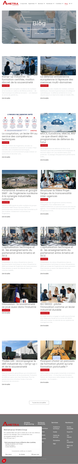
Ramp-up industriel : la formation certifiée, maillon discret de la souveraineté (18, 79)
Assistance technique (56, 427)
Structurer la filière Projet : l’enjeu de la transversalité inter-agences (55, 193)
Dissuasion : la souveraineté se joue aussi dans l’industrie (19, 305)
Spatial (41, 442)
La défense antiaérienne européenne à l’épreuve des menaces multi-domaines (56, 79)
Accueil (37, 33)
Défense (42, 432)
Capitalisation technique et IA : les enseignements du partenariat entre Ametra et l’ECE (18, 251)
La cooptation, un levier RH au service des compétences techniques (19, 136)
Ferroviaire (42, 438)
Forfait (55, 432)
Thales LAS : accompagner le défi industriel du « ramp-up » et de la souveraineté (19, 364)
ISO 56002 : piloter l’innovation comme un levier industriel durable (57, 307)
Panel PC (69, 432)
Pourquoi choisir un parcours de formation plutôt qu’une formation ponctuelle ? (57, 364)
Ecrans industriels (70, 427)
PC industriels (70, 441)
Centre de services (56, 436)
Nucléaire (42, 435)
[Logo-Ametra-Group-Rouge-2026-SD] (10, 3)
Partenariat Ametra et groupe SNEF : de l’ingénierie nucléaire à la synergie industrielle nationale (19, 195)
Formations (56, 440)
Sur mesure (69, 436)
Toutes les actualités (39, 403)
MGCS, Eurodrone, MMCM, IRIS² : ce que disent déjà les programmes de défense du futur (58, 138)
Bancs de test (70, 446)
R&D (54, 444)
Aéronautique (43, 428)
